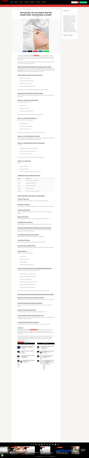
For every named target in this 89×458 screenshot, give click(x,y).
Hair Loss (25, 342)
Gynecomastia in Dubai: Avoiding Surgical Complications (52, 453)
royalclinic (25, 362)
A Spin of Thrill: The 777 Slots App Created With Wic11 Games (68, 453)
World (11, 2)
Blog (3, 447)
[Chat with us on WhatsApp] (2, 455)
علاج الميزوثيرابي (36, 55)
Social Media (35, 447)
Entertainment (66, 447)
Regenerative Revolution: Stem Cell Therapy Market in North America (22, 453)
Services (21, 2)
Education (44, 2)
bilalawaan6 (23, 348)
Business (16, 2)
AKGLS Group (40, 456)
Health (28, 342)
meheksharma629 (24, 357)
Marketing (32, 2)
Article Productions (52, 456)
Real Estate (38, 2)
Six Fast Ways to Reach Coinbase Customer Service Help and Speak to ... (38, 453)
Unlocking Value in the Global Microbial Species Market (7, 453)
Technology (26, 2)
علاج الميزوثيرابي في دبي (33, 329)
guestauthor (37, 16)
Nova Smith (45, 357)
